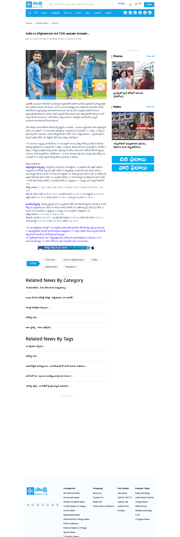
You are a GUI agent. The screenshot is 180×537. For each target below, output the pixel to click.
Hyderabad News (71, 515)
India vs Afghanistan (74, 260)
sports (55, 23)
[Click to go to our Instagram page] (140, 12)
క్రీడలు (88, 13)
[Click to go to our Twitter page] (135, 12)
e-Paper (121, 511)
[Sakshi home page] (37, 491)
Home (29, 23)
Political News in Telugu (75, 528)
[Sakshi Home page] (34, 4)
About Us (97, 493)
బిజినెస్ (98, 13)
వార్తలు (44, 13)
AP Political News (71, 493)
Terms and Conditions (103, 506)
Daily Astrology (142, 493)
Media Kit (97, 502)
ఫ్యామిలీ (108, 13)
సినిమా (78, 13)
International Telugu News (76, 519)
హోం (36, 13)
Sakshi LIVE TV (125, 498)
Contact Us (98, 498)
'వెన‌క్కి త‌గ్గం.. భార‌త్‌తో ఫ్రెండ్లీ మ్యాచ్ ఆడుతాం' (66, 386)
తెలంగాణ (68, 13)
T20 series (50, 260)
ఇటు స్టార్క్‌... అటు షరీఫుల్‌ (66, 327)
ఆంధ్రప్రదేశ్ (55, 13)
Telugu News (141, 502)
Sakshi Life (123, 502)
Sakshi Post (123, 506)
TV (139, 4)
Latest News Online (144, 498)
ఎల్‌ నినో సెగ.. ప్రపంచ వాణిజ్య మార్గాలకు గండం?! (63, 376)
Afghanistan (51, 267)
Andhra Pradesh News (74, 502)
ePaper (121, 4)
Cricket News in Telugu (74, 506)
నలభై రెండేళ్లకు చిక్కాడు (64, 307)
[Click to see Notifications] (130, 5)
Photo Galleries (70, 524)
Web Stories (141, 506)
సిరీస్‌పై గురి (66, 317)
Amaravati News (71, 498)
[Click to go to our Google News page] (150, 12)
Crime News (69, 511)
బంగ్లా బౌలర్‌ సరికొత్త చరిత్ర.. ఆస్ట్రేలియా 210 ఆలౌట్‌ (64, 297)
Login (149, 4)
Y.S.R (137, 515)
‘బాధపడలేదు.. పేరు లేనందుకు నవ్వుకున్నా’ (66, 288)
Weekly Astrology (143, 511)
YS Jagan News (142, 519)
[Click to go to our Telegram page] (53, 504)
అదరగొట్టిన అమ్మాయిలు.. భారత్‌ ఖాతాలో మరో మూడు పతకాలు (67, 366)
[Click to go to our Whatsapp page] (130, 12)
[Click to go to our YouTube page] (145, 12)
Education (122, 493)
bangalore (71, 267)
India (94, 260)
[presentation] (116, 75)
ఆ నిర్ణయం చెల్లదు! (64, 346)
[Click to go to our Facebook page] (125, 12)
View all (150, 56)
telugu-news (42, 23)
